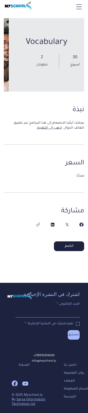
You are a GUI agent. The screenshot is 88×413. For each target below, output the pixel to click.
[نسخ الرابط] (38, 224)
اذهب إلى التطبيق (49, 128)
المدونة (24, 365)
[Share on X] (67, 224)
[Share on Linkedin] (52, 224)
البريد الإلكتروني (68, 304)
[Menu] (79, 7)
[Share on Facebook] (81, 224)
